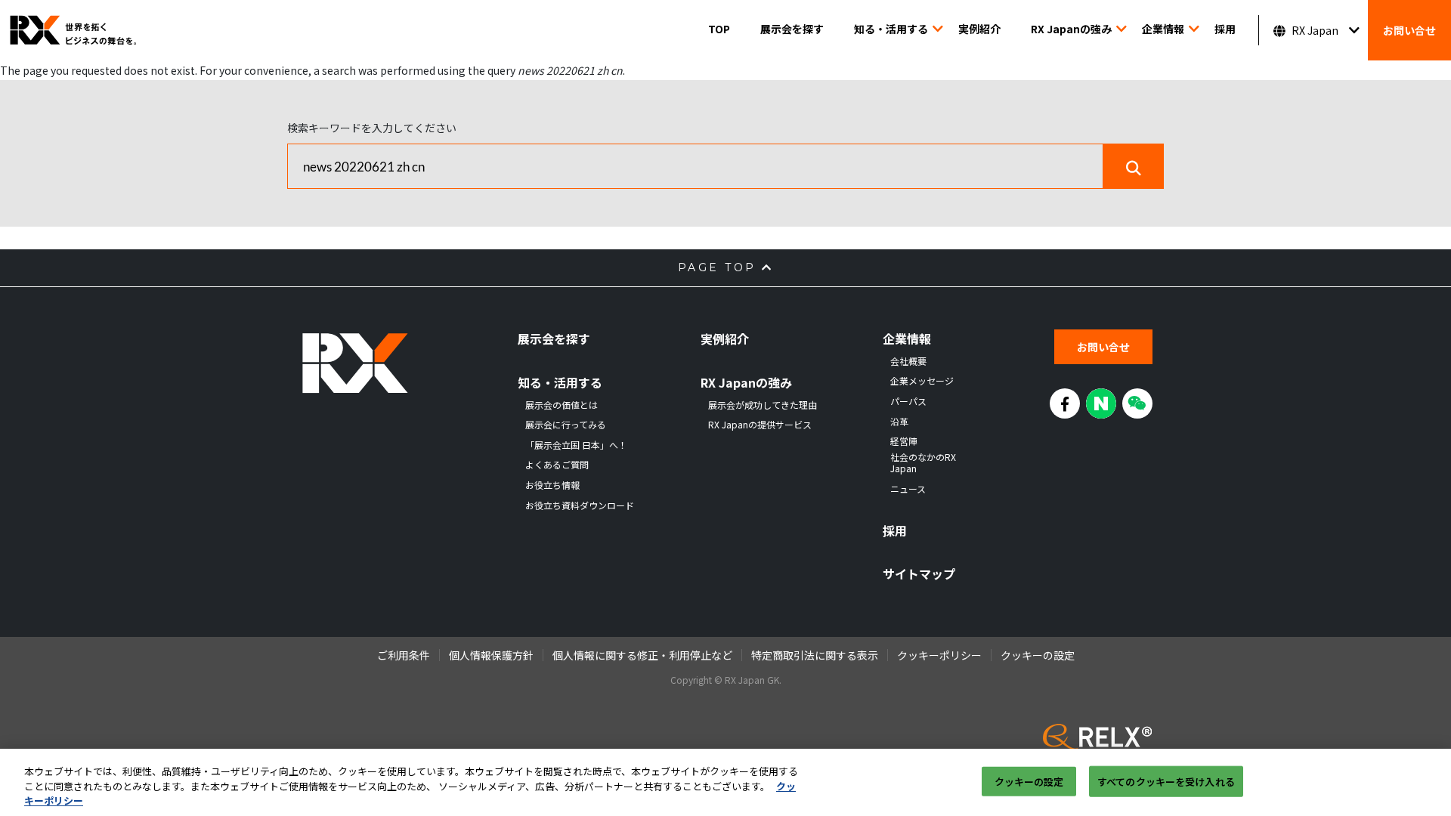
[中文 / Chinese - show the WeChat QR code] (1137, 403)
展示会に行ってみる (565, 425)
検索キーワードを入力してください (371, 127)
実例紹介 (979, 28)
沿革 (899, 422)
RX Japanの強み (1071, 28)
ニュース (908, 489)
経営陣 (903, 441)
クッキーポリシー (939, 655)
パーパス (908, 401)
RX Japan (1315, 30)
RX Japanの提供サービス (760, 425)
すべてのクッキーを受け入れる (1166, 781)
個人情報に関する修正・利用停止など (642, 655)
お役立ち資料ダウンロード (579, 505)
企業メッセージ (922, 381)
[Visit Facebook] (1065, 403)
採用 (1225, 28)
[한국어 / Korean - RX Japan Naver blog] (1101, 403)
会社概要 (908, 361)
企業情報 (1163, 28)
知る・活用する (891, 28)
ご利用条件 (403, 655)
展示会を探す (792, 28)
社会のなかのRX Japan (923, 462)
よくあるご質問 (557, 465)
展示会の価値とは (561, 405)
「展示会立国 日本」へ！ (576, 445)
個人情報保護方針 (491, 655)
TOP (719, 28)
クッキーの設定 (1029, 781)
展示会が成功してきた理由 (762, 405)
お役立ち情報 (552, 485)
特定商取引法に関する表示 (814, 655)
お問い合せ (1409, 30)
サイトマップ (919, 574)
